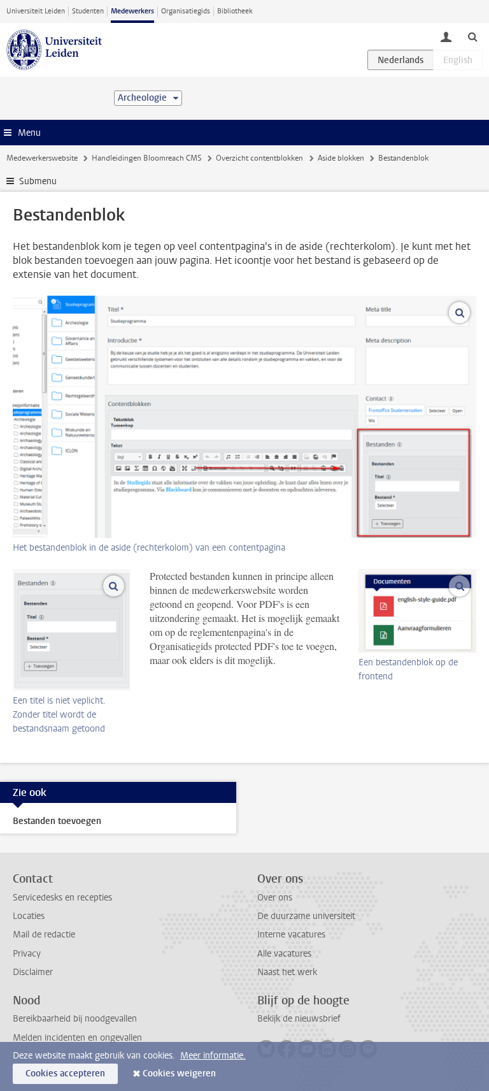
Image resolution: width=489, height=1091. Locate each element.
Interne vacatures (291, 934)
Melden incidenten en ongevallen (77, 1038)
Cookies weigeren (179, 1073)
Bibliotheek (235, 11)
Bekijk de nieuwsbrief (299, 1019)
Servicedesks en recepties (62, 898)
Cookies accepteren (65, 1073)
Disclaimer (33, 972)
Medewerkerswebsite (42, 158)
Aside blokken (341, 158)
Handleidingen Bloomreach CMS (147, 158)
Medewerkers (132, 11)
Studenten (88, 11)
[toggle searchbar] (472, 36)
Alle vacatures (284, 954)
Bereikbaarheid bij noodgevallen (75, 1019)
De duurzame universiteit (306, 916)
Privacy (27, 954)
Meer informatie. (213, 1056)
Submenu (38, 181)
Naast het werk (287, 972)
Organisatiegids (185, 11)
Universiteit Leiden (35, 11)
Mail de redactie (44, 934)
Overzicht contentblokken (259, 158)
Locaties (29, 916)
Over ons (274, 898)
